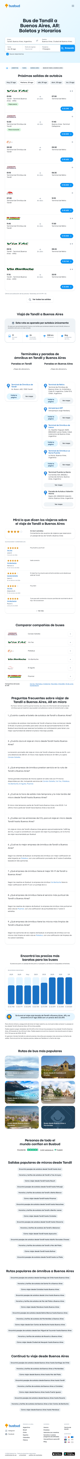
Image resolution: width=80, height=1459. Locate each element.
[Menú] (73, 6)
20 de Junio (69, 684)
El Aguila (31, 668)
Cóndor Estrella (34, 634)
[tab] (11, 82)
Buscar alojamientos (17, 54)
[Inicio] (7, 68)
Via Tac (9, 550)
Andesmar (46, 684)
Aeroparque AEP (55, 408)
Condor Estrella (12, 576)
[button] (37, 40)
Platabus (31, 651)
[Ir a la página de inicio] (12, 6)
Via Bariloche (11, 563)
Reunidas (54, 684)
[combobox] (19, 41)
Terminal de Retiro (56, 384)
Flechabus (39, 684)
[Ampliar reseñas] (70, 633)
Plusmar (31, 676)
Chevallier (61, 684)
